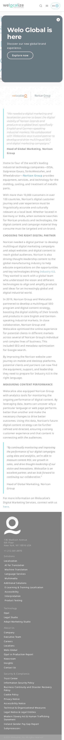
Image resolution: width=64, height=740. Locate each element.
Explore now (20, 55)
